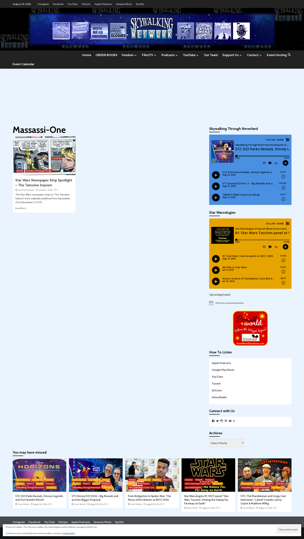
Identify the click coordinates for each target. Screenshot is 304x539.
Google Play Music (223, 369)
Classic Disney (22, 480)
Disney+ (20, 483)
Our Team (211, 55)
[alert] (250, 303)
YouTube (73, 3)
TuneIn (216, 383)
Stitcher (217, 390)
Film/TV (147, 55)
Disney (50, 480)
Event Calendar (23, 64)
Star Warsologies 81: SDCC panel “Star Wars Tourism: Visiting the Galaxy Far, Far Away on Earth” (206, 500)
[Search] (289, 55)
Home (86, 55)
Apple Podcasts (103, 3)
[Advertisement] (152, 95)
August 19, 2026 (96, 504)
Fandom (128, 55)
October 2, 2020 (45, 190)
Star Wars (51, 487)
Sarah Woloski (24, 504)
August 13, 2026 (265, 508)
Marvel (40, 483)
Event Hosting (277, 55)
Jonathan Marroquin (26, 190)
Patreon (86, 3)
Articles (19, 171)
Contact (252, 55)
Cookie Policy (68, 533)
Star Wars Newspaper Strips (39, 171)
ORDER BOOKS (106, 55)
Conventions (38, 480)
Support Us (230, 55)
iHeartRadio (219, 397)
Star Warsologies (193, 487)
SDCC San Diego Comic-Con (141, 487)
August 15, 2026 (152, 504)
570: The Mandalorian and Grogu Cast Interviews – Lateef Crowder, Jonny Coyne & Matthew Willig (263, 500)
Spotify (140, 3)
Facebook (58, 3)
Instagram (43, 3)
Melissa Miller (192, 508)
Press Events (144, 483)
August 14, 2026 (208, 508)
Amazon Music (124, 3)
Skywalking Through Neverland (30, 487)
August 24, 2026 (40, 504)
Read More (20, 208)
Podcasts (168, 55)
